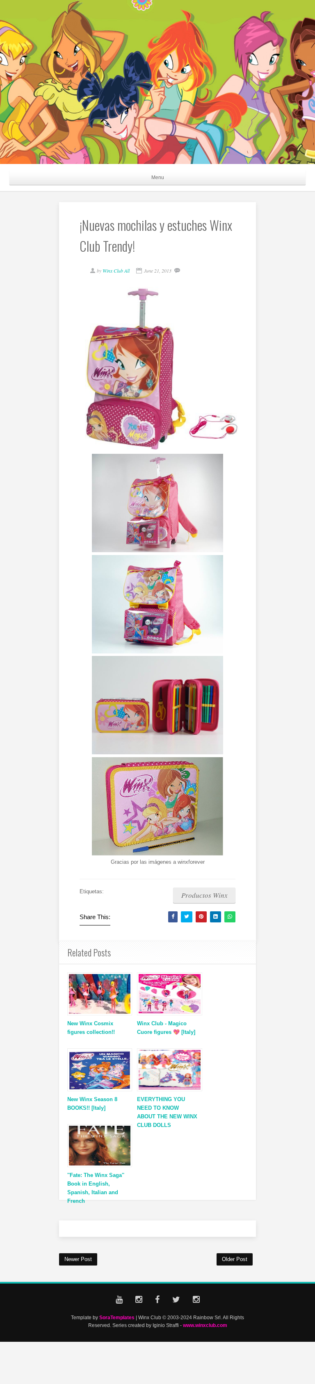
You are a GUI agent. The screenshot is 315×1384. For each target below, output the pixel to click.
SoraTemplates (117, 1317)
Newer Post (78, 1259)
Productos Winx (204, 895)
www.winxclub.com (205, 1325)
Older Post (234, 1259)
